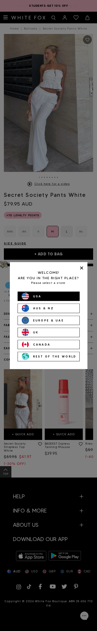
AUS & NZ (43, 308)
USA (37, 296)
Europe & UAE (48, 320)
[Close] (81, 268)
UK (36, 332)
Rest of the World (55, 356)
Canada (42, 344)
